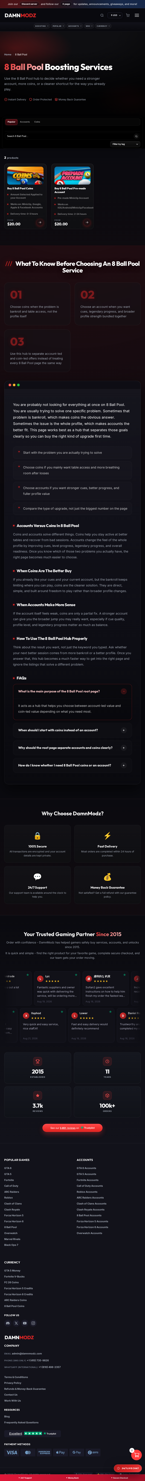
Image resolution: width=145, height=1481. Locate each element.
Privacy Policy (12, 1382)
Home (7, 54)
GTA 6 (7, 1168)
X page (66, 4)
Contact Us (11, 1394)
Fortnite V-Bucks (14, 1276)
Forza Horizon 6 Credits (18, 1294)
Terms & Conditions (16, 1377)
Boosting (40, 26)
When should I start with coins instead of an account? (58, 730)
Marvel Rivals (12, 1239)
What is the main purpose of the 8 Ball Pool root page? (59, 691)
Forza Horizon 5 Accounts (92, 1221)
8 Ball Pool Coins (14, 1306)
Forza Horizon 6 (14, 1221)
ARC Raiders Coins (15, 1300)
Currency (102, 26)
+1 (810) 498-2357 (50, 1367)
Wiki (88, 26)
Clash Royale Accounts (91, 1209)
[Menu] (137, 15)
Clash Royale (12, 1209)
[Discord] (7, 1323)
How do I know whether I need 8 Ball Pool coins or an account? (64, 765)
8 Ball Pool (10, 1227)
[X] (16, 1323)
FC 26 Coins (11, 1282)
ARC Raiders (11, 1191)
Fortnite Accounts (87, 1179)
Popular (57, 26)
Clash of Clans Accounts (91, 1203)
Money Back (73, 1478)
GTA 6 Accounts (86, 1168)
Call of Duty (11, 1185)
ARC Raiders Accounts (90, 1197)
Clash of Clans (13, 1203)
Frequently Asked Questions (21, 1422)
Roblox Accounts (87, 1191)
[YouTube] (24, 1323)
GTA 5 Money (12, 1270)
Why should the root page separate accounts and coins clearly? (65, 748)
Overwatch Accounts (89, 1233)
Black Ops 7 (11, 1244)
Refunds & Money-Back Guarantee (25, 1388)
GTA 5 (7, 1173)
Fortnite (9, 1179)
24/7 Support (26, 1478)
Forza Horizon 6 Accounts (92, 1227)
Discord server (29, 4)
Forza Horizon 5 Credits (18, 1288)
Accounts (73, 26)
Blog (7, 1416)
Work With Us (12, 1400)
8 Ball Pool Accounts (89, 1215)
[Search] (102, 15)
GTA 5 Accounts (86, 1173)
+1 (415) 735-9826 (38, 1360)
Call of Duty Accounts (90, 1185)
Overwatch (11, 1233)
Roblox (8, 1197)
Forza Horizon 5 (14, 1215)
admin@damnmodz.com (27, 1353)
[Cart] (128, 15)
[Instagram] (33, 1323)
